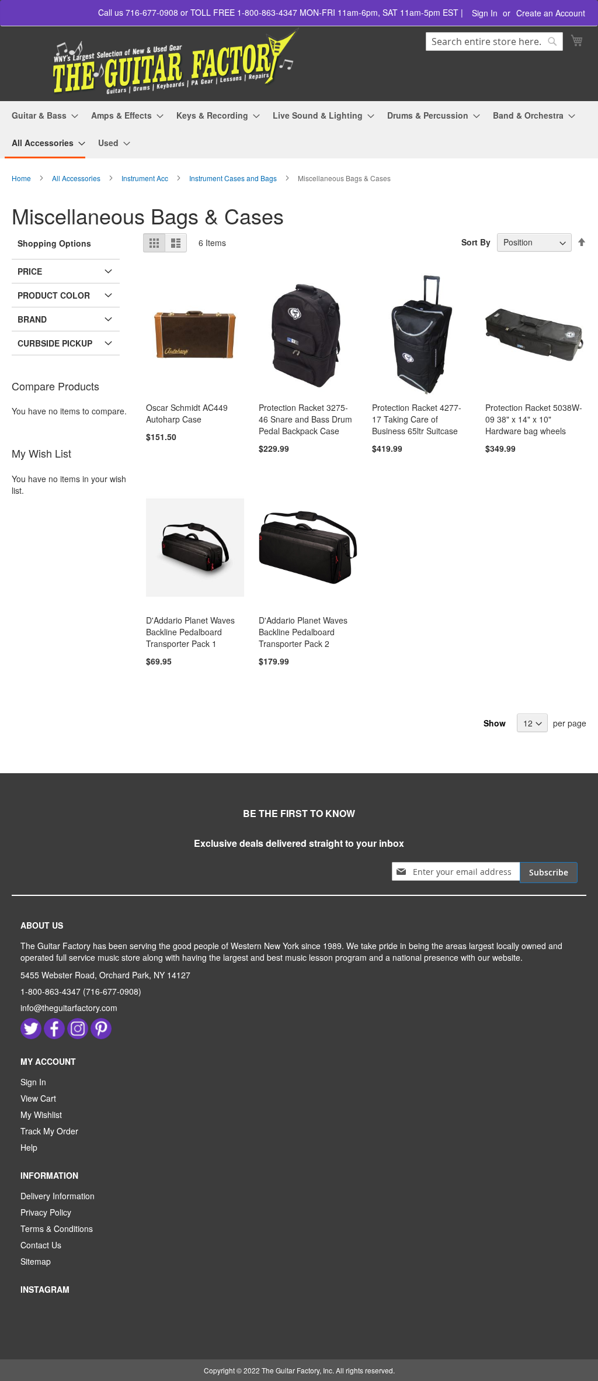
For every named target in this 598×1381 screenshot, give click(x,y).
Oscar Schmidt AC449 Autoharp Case (187, 413)
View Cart (38, 1098)
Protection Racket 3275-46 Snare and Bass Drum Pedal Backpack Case (305, 419)
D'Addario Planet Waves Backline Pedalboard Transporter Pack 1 (190, 631)
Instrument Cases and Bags (234, 178)
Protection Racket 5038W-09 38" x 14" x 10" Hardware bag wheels (533, 419)
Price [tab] (30, 271)
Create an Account (550, 13)
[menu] (299, 130)
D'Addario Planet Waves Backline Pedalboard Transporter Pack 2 (303, 631)
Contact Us (40, 1245)
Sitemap (35, 1261)
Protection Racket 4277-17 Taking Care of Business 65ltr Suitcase (416, 419)
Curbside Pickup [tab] (55, 343)
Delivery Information (57, 1196)
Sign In (485, 13)
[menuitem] (41, 115)
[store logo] (157, 61)
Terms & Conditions (56, 1228)
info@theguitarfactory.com (68, 1007)
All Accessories (77, 178)
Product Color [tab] (54, 295)
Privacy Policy (45, 1212)
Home (22, 178)
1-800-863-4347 (50, 991)
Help (28, 1147)
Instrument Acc (145, 178)
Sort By (476, 242)
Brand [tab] (32, 319)
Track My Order (49, 1131)
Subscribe (548, 872)
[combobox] (494, 41)
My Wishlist (41, 1114)
